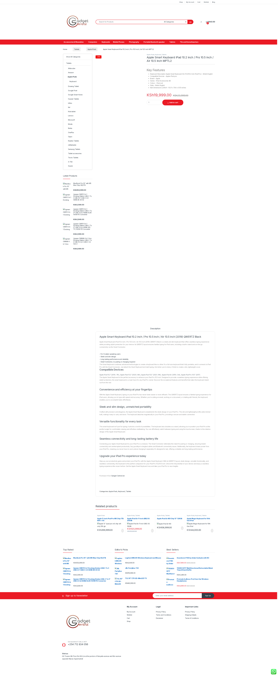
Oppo (70, 137)
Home (65, 49)
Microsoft (71, 120)
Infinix (70, 103)
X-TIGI (70, 162)
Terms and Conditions (163, 615)
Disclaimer (159, 618)
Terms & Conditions (192, 618)
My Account (190, 2)
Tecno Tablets (73, 157)
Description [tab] (155, 329)
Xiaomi (70, 166)
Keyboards (106, 42)
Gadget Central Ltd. (118, 476)
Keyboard (158, 54)
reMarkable (72, 145)
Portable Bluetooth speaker (154, 42)
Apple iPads (92, 49)
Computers (92, 42)
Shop (181, 2)
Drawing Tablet (73, 86)
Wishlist (206, 2)
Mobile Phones (118, 42)
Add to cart (173, 102)
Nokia (70, 128)
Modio (70, 124)
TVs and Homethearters (189, 42)
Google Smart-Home (75, 95)
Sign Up (208, 595)
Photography (134, 42)
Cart (198, 2)
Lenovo (70, 116)
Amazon (71, 72)
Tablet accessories (74, 153)
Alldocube (71, 68)
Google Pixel (72, 90)
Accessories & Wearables (74, 42)
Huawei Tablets (73, 99)
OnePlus (71, 132)
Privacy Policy (161, 612)
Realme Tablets (73, 141)
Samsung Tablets (74, 149)
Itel (69, 107)
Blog (213, 2)
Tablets (172, 42)
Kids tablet (71, 111)
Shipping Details (190, 615)
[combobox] (129, 22)
